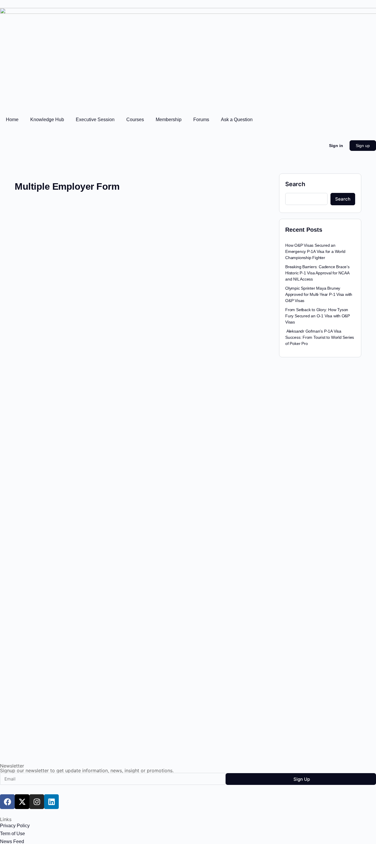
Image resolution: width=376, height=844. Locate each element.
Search (295, 184)
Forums (201, 119)
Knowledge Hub (47, 119)
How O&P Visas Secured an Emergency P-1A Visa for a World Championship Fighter (315, 251)
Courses (135, 119)
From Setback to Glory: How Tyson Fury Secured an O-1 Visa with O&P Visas (317, 315)
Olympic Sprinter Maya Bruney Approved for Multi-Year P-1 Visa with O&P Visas (318, 294)
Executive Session (95, 119)
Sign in (336, 145)
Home (12, 119)
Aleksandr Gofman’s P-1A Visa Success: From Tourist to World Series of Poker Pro (319, 337)
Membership (169, 119)
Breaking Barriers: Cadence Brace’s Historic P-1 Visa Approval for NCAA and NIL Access (317, 272)
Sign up (363, 145)
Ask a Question (237, 119)
